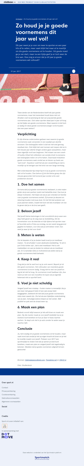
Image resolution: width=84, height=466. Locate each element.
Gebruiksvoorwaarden (10, 398)
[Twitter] (9, 411)
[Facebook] (3, 411)
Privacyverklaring (8, 391)
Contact (5, 387)
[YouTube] (13, 411)
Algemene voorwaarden (11, 401)
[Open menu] (80, 7)
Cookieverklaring (8, 394)
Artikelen (19, 19)
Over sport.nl (7, 382)
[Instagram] (6, 411)
